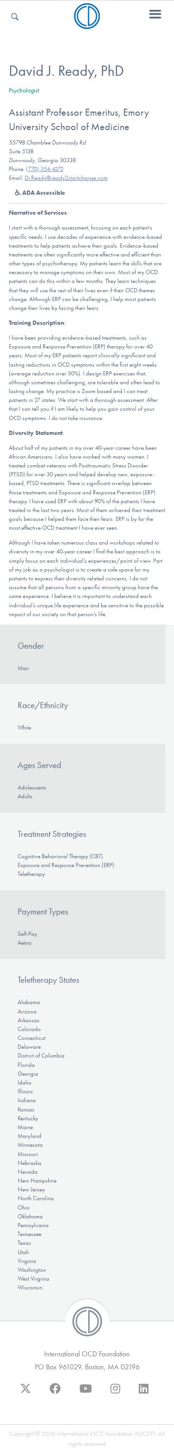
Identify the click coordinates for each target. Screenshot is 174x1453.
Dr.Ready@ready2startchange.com (66, 177)
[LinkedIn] (143, 1393)
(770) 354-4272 (45, 168)
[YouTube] (85, 1393)
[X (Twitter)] (25, 1393)
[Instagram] (115, 1393)
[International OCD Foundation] (87, 23)
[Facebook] (55, 1393)
